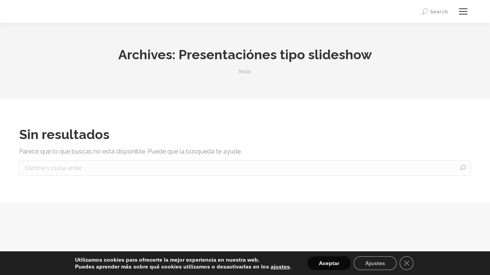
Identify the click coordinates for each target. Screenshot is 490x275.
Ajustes (375, 263)
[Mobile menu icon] (463, 11)
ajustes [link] (280, 267)
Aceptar (329, 263)
